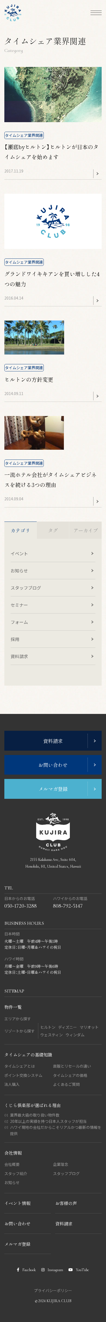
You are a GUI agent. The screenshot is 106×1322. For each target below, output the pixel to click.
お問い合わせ (17, 1223)
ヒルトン (47, 1027)
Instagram (55, 1270)
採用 (15, 639)
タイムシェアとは (19, 1066)
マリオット (89, 1027)
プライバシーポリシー (53, 1290)
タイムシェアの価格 (70, 1075)
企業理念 (60, 1164)
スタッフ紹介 (15, 1173)
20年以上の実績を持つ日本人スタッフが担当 (48, 1121)
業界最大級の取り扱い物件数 (35, 1115)
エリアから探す (17, 1018)
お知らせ (19, 570)
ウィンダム (75, 1034)
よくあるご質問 (66, 1084)
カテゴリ (20, 530)
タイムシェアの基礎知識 (28, 1054)
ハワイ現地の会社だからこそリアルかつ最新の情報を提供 (55, 1130)
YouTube (82, 1270)
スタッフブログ (26, 587)
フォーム (19, 622)
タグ (53, 530)
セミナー (19, 605)
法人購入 (12, 1084)
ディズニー (67, 1027)
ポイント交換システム (23, 1075)
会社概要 (12, 1164)
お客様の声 (66, 1203)
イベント (19, 553)
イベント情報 (17, 1203)
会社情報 (13, 1153)
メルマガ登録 (17, 1244)
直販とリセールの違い (72, 1066)
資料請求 (19, 656)
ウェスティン (51, 1034)
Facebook (29, 1270)
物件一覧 (13, 1007)
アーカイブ (85, 530)
